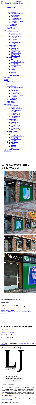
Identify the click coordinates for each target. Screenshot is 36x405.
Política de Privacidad (23, 343)
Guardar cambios (14, 402)
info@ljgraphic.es (9, 332)
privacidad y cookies (7, 399)
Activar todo (5, 402)
